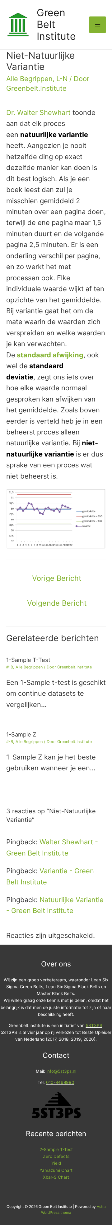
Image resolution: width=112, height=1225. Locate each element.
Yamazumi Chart (56, 1170)
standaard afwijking (50, 355)
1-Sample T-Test (28, 659)
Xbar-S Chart (56, 1177)
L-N (62, 79)
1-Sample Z (21, 734)
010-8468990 (60, 1082)
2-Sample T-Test (56, 1149)
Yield (56, 1163)
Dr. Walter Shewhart (38, 112)
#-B (9, 667)
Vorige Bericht (56, 578)
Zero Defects (56, 1156)
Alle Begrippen (29, 79)
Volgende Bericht (56, 603)
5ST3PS (94, 1025)
